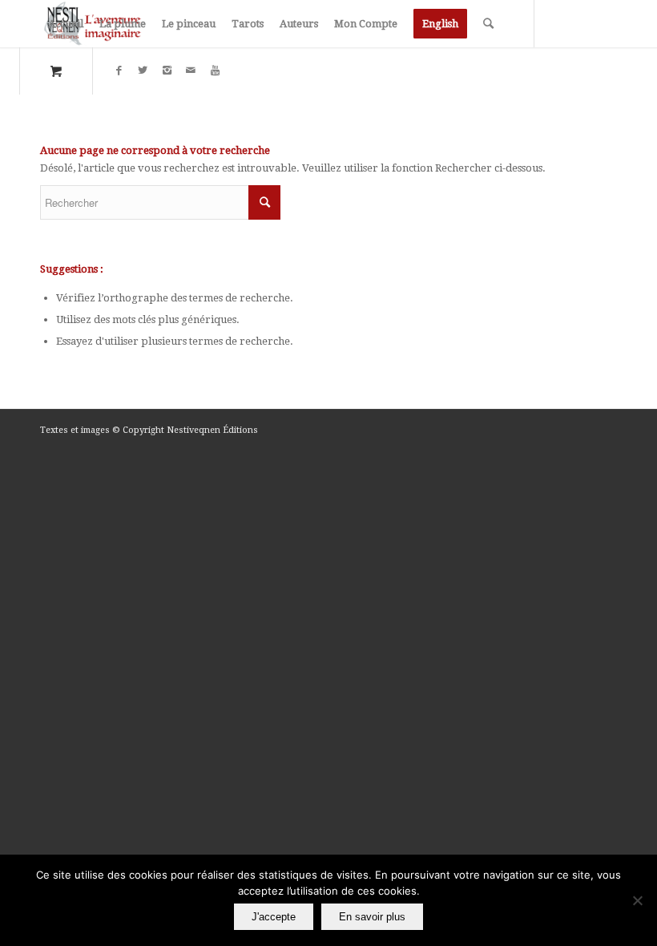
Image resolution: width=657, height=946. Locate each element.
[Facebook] (119, 71)
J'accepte (274, 917)
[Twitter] (143, 71)
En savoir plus (372, 917)
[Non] (637, 900)
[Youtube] (215, 71)
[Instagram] (167, 71)
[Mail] (191, 71)
